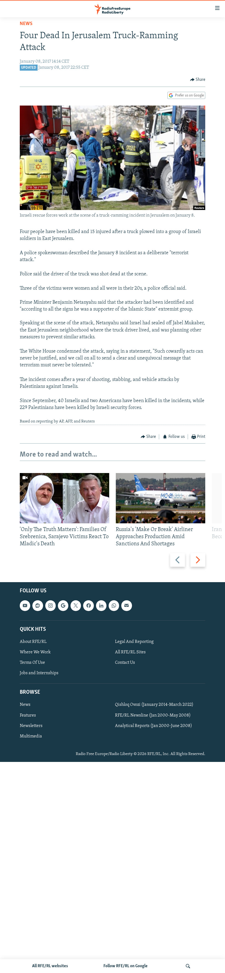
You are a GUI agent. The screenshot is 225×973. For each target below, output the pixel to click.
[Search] (188, 966)
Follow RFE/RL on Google (125, 966)
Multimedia (31, 736)
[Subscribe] (126, 606)
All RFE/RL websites (50, 966)
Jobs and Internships (39, 673)
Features (28, 715)
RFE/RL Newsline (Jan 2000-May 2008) (153, 715)
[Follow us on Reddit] (37, 606)
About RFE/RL (33, 642)
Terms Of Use (32, 662)
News (26, 23)
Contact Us (125, 662)
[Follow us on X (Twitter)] (76, 606)
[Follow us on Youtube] (25, 606)
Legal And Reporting (134, 642)
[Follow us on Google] (63, 606)
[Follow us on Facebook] (88, 606)
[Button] (198, 79)
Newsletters (31, 726)
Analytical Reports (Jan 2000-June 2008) (153, 726)
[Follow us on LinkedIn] (101, 606)
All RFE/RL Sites (130, 652)
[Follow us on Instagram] (50, 606)
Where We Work (35, 652)
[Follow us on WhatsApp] (114, 606)
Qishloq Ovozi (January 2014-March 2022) (154, 705)
